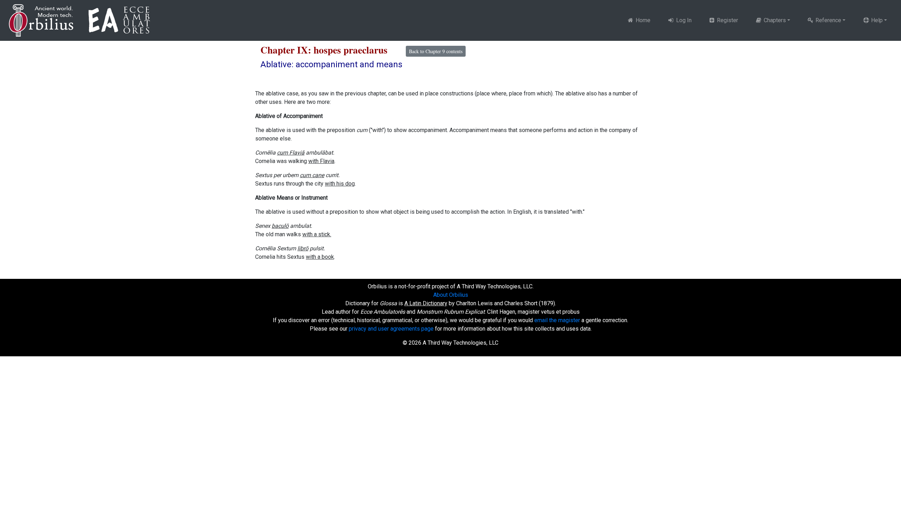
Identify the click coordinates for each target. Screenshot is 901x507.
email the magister (557, 320)
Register (727, 20)
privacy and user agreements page (391, 328)
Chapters (774, 20)
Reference (827, 20)
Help (876, 20)
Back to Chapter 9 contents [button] (435, 51)
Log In (683, 20)
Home (642, 20)
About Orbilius (450, 295)
